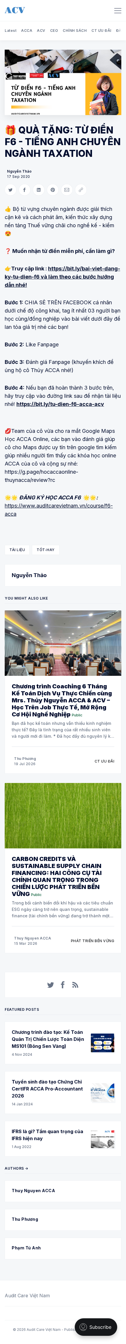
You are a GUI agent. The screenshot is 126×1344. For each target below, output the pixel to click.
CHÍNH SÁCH (75, 30)
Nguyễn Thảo (19, 171)
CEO (54, 30)
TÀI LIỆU (17, 550)
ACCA (26, 30)
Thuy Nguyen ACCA (32, 938)
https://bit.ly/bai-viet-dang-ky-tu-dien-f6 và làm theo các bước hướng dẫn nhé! (62, 276)
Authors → (16, 1168)
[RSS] (75, 985)
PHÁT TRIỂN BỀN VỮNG (93, 941)
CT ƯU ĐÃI (101, 30)
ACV (41, 30)
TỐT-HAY (46, 550)
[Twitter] (51, 985)
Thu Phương (25, 758)
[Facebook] (63, 985)
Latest (10, 30)
